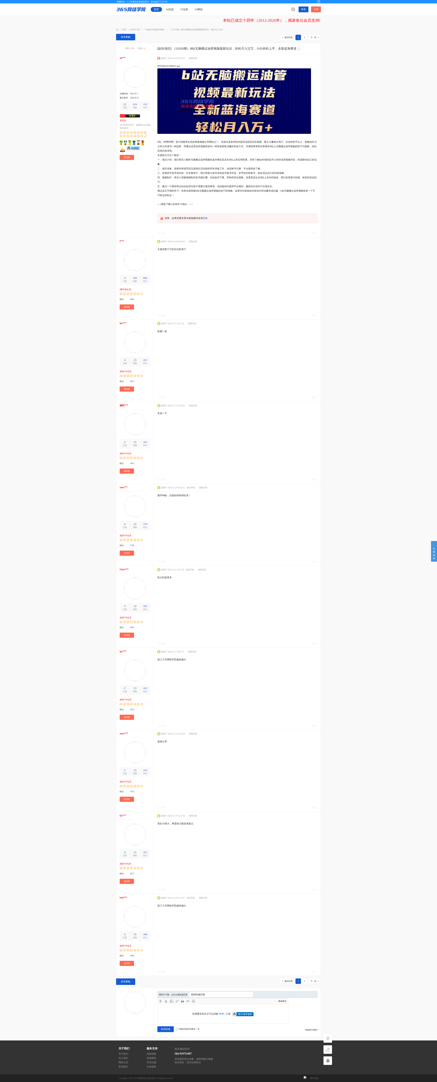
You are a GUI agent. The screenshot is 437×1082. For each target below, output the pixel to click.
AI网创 (199, 9)
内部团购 (151, 1054)
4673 (145, 852)
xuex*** (124, 733)
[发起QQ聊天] (133, 149)
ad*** (123, 58)
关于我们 (123, 1054)
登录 (303, 9)
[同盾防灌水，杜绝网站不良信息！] (305, 1078)
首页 (156, 9)
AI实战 (170, 9)
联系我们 (123, 1066)
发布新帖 (125, 37)
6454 (135, 104)
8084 (145, 278)
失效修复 (151, 1066)
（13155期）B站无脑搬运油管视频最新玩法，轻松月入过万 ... (197, 29)
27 (125, 442)
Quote (182, 1001)
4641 (145, 442)
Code (188, 1001)
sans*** (124, 487)
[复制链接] (299, 49)
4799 (145, 524)
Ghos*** (124, 569)
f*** (122, 241)
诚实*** (124, 405)
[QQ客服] (327, 1060)
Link (177, 1001)
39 (125, 852)
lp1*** (123, 651)
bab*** (123, 897)
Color (166, 1001)
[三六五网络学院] (131, 9)
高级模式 (282, 1001)
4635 (145, 688)
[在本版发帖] (327, 1049)
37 (125, 606)
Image (172, 1001)
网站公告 (123, 1062)
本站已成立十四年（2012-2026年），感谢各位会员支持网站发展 (279, 20)
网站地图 (314, 1078)
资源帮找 (151, 1058)
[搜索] (293, 9)
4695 (145, 606)
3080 (135, 278)
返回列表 (288, 37)
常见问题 (151, 1062)
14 (125, 278)
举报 (314, 233)
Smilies (193, 1001)
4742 (145, 770)
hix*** (123, 323)
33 (125, 934)
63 (125, 524)
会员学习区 (135, 29)
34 (125, 360)
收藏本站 (121, 2)
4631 (145, 360)
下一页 (313, 37)
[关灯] (327, 1038)
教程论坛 (143, 1078)
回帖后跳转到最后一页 (189, 1029)
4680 (145, 934)
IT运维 (184, 9)
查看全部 (193, 58)
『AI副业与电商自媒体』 (154, 29)
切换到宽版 (318, 1)
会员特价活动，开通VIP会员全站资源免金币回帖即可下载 (169, 20)
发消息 (127, 157)
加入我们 (123, 1058)
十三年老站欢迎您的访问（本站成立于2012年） (147, 2)
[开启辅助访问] (313, 1)
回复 (205, 218)
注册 (316, 9)
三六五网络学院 (117, 29)
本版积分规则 (311, 1030)
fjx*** (123, 815)
